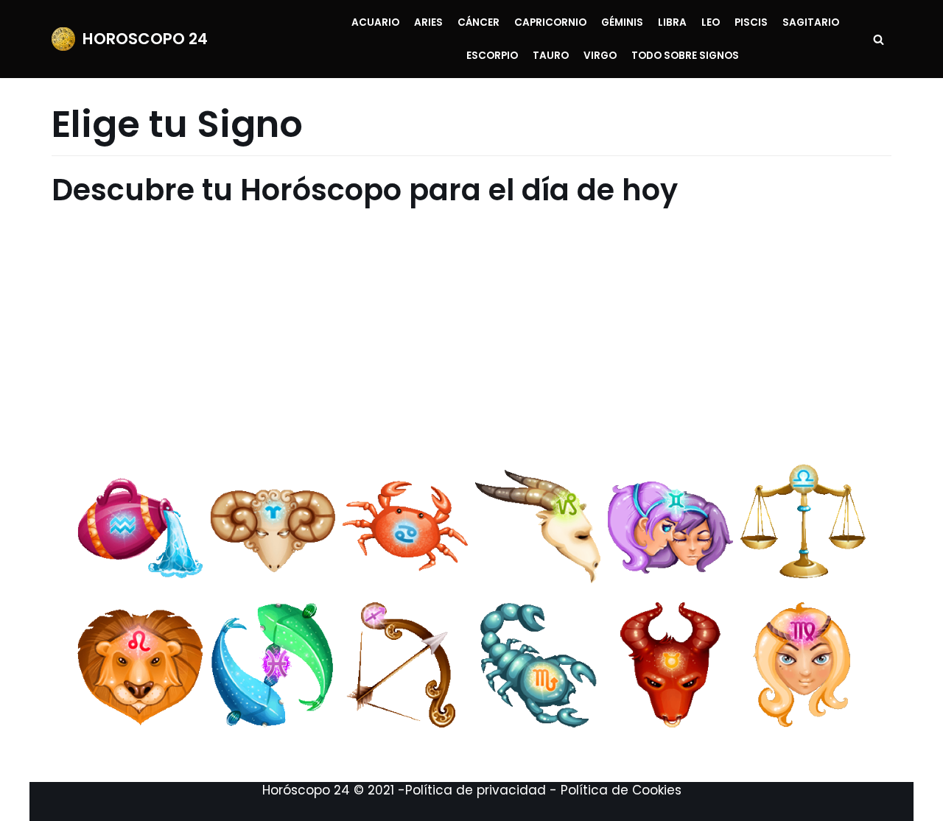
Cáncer (478, 22)
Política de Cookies (621, 790)
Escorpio (492, 56)
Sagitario (810, 22)
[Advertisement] (462, 334)
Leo (710, 22)
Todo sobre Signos (685, 56)
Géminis (622, 22)
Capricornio (550, 22)
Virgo (600, 56)
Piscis (751, 22)
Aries (428, 22)
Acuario (375, 22)
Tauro (551, 56)
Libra (672, 22)
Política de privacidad (475, 790)
